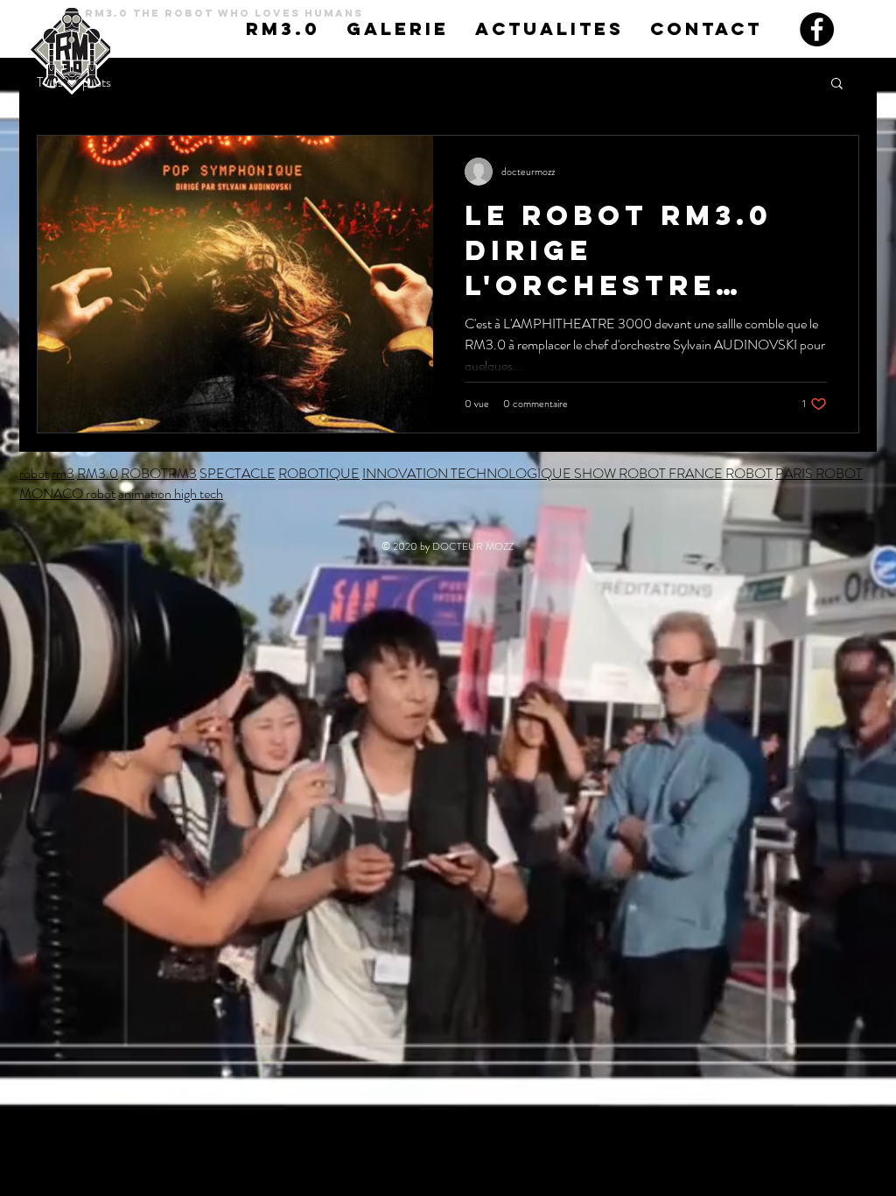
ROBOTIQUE (319, 473)
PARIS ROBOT (819, 473)
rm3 (63, 473)
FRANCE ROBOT (720, 473)
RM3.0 (97, 473)
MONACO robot (67, 493)
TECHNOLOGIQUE (511, 473)
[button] (837, 84)
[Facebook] (817, 29)
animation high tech (170, 493)
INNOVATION (406, 473)
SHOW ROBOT (619, 473)
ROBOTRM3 (159, 473)
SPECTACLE (238, 473)
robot (34, 473)
